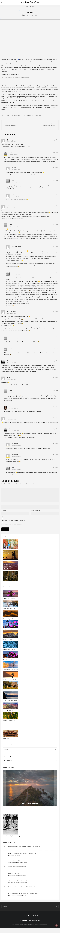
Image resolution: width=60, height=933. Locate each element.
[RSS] (33, 915)
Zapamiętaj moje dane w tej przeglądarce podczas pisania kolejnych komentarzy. (20, 517)
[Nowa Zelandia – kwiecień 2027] (30, 665)
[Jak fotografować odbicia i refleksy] (30, 544)
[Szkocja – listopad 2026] (30, 604)
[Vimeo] (31, 915)
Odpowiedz (56, 140)
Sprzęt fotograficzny (33, 9)
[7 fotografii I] (30, 566)
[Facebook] (22, 915)
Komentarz (4, 487)
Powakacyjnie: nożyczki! (11, 124)
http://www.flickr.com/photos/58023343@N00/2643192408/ (34, 258)
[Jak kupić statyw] (30, 555)
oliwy (18, 59)
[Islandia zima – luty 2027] (30, 644)
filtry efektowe (31, 115)
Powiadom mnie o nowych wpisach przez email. (11, 524)
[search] (55, 749)
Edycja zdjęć (17, 9)
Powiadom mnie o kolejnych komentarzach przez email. (13, 520)
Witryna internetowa (35, 510)
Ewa (25, 15)
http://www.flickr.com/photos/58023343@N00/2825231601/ (16, 146)
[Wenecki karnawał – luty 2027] (30, 624)
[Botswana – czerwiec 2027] (30, 685)
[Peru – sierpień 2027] (30, 705)
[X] (24, 915)
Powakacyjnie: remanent (49, 124)
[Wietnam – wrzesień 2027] (30, 716)
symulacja (39, 115)
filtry (24, 115)
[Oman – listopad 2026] (30, 614)
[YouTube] (29, 915)
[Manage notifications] (56, 925)
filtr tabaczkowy (16, 115)
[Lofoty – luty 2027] (30, 634)
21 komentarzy (42, 9)
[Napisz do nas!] (30, 734)
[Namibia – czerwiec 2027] (30, 675)
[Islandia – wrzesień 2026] (30, 593)
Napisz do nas (23, 920)
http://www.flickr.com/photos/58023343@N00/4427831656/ (35, 216)
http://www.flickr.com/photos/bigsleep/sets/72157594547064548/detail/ (37, 327)
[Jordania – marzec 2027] (30, 655)
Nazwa (3, 504)
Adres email (4, 510)
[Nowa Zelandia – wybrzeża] (30, 788)
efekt (9, 115)
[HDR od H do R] (30, 576)
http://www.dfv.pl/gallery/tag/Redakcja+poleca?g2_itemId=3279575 (18, 384)
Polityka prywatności (35, 920)
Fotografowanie (24, 9)
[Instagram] (26, 915)
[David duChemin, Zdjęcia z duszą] (30, 824)
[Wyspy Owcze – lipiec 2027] (30, 695)
